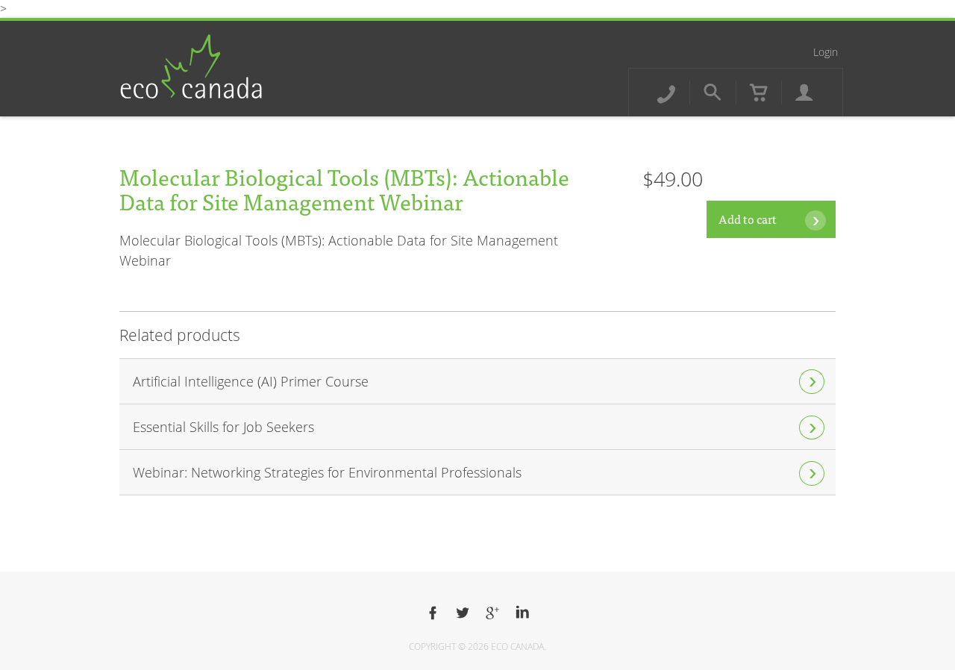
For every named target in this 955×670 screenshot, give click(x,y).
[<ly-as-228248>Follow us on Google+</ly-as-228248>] (492, 613)
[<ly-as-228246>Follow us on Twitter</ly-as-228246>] (463, 613)
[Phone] (666, 92)
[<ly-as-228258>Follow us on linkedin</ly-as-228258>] (522, 613)
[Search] (712, 92)
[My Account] (804, 92)
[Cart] (759, 92)
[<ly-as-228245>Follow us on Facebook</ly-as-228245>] (433, 613)
